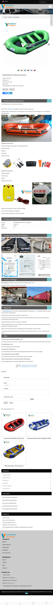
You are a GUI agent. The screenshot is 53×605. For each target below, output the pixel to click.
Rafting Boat (16, 17)
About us (4, 559)
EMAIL (12, 89)
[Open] (51, 20)
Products (5, 539)
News (3, 565)
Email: (5, 383)
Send (6, 402)
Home (5, 17)
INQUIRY (6, 89)
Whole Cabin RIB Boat (7, 485)
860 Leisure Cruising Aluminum (9, 503)
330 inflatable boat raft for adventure (28, 366)
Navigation (6, 557)
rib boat (36, 311)
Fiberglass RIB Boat (7, 474)
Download (4, 568)
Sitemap (50, 591)
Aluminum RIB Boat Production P (10, 506)
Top (46, 604)
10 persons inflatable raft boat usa (14, 438)
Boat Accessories (6, 488)
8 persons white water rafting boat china (39, 438)
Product (10, 17)
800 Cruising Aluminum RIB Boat (9, 508)
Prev (4, 44)
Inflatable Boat (6, 480)
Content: (6, 388)
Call (20, 604)
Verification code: (8, 397)
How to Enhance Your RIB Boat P (10, 497)
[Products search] (52, 2)
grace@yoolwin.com (10, 522)
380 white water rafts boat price (29, 365)
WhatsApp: (7, 377)
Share (6, 604)
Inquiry (33, 604)
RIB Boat (4, 541)
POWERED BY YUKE (43, 591)
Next (49, 44)
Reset (11, 402)
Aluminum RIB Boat (6, 477)
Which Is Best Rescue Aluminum (9, 500)
